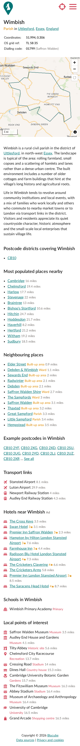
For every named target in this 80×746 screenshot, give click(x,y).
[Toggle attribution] (75, 132)
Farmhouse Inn (21, 548)
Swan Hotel (19, 527)
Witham (14, 336)
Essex (40, 29)
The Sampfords (19, 397)
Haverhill (15, 325)
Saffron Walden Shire (24, 392)
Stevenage (16, 297)
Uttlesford (26, 29)
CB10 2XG (29, 448)
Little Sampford (20, 419)
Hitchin (13, 314)
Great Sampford (20, 414)
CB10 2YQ (30, 453)
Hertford (14, 330)
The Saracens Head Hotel (29, 586)
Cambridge (16, 281)
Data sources (25, 740)
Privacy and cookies (50, 740)
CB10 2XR (12, 459)
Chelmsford (17, 286)
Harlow (13, 292)
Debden (14, 386)
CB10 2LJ (47, 453)
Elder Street (17, 364)
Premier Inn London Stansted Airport (38, 575)
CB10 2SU (65, 448)
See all (29, 459)
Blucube (52, 735)
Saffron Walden (20, 403)
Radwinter (16, 381)
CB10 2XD (47, 448)
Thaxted (14, 408)
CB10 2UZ (65, 453)
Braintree (15, 303)
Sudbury (14, 341)
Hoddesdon (17, 319)
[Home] (8, 8)
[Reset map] (74, 77)
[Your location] (62, 6)
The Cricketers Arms (25, 570)
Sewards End (18, 375)
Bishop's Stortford (22, 308)
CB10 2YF (11, 448)
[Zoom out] (74, 69)
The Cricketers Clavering (29, 564)
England (52, 29)
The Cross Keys (21, 521)
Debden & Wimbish (23, 370)
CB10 (12, 258)
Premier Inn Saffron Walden (31, 532)
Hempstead (16, 425)
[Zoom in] (74, 62)
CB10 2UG (12, 453)
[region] (40, 97)
